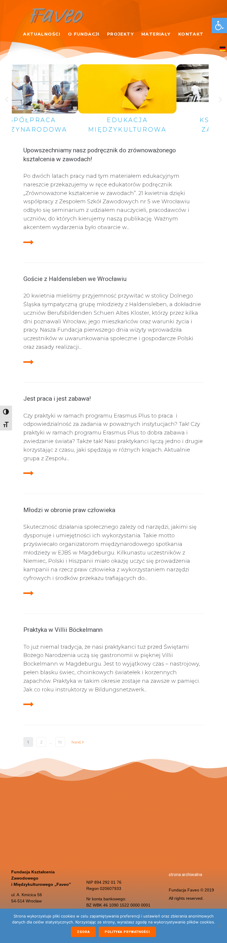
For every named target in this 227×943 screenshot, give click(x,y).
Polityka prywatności (127, 932)
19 (60, 742)
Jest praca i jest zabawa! (57, 398)
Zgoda (83, 932)
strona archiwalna (185, 874)
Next (76, 742)
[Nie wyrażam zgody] (220, 926)
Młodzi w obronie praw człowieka (69, 510)
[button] (219, 25)
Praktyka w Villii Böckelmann (63, 629)
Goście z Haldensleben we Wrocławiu (75, 278)
